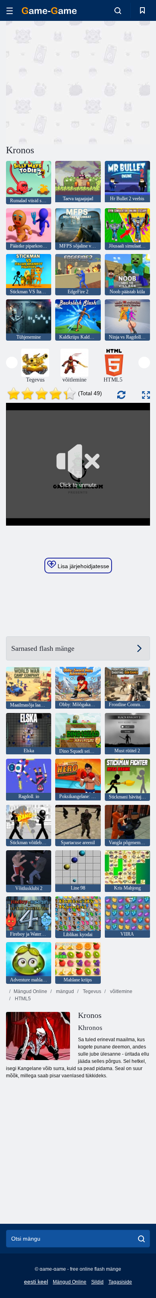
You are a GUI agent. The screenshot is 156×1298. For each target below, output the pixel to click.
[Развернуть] (146, 395)
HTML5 (22, 998)
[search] (141, 1238)
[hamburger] (9, 10)
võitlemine (120, 991)
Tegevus (91, 991)
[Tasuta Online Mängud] (49, 10)
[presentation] (12, 362)
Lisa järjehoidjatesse (82, 566)
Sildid (97, 1282)
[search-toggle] (117, 10)
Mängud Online (30, 991)
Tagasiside (120, 1282)
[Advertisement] (73, 81)
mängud (64, 991)
